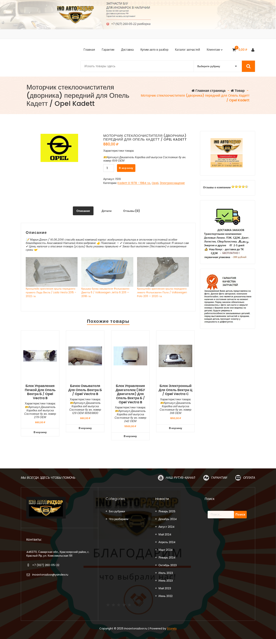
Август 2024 (166, 527)
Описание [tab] (83, 211)
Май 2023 (164, 588)
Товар (239, 90)
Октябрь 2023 (167, 565)
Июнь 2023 (165, 581)
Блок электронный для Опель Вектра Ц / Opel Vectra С (175, 390)
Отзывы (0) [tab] (131, 211)
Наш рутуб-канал (180, 478)
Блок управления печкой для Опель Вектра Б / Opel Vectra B (40, 392)
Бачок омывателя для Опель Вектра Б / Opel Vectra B (85, 390)
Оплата (249, 478)
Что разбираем (118, 519)
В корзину (126, 168)
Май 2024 (164, 534)
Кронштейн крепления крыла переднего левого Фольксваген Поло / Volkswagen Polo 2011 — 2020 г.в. (162, 292)
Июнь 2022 (165, 596)
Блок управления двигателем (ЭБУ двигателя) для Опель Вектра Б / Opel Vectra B (130, 394)
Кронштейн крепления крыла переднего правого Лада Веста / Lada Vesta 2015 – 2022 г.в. (51, 292)
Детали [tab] (107, 211)
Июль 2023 (165, 573)
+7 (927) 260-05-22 (45, 565)
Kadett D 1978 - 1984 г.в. (134, 183)
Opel (155, 183)
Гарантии (219, 478)
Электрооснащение (172, 183)
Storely (172, 628)
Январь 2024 (166, 557)
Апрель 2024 (166, 542)
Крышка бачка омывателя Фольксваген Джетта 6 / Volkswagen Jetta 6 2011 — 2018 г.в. (105, 292)
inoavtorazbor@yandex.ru (50, 575)
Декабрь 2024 (167, 519)
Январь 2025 (166, 511)
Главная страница (210, 90)
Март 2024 (165, 550)
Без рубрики (117, 511)
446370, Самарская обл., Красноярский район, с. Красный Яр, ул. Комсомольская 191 (57, 554)
